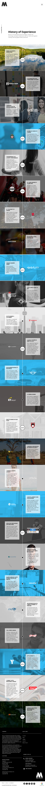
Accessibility (11, 782)
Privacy (3, 782)
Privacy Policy (25, 742)
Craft (23, 737)
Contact (24, 741)
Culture (24, 735)
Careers (23, 739)
